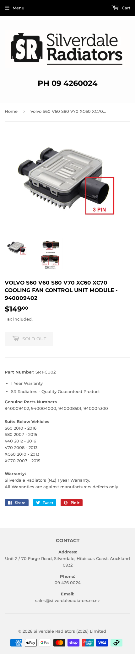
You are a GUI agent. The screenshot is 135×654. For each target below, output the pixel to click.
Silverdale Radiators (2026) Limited (70, 631)
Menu (18, 7)
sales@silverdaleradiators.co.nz (67, 600)
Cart (125, 7)
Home (11, 111)
